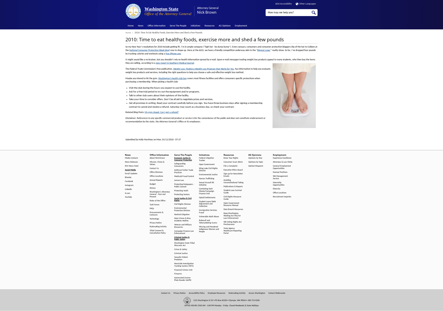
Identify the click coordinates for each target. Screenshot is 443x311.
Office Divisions (156, 172)
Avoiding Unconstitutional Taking (233, 181)
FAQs (152, 209)
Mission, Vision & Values (157, 163)
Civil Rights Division (182, 204)
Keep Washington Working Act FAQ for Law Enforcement (232, 215)
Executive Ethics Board (233, 170)
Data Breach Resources (233, 209)
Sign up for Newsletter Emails (233, 175)
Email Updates (131, 174)
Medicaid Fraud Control (184, 176)
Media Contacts (131, 158)
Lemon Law (179, 180)
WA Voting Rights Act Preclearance (233, 223)
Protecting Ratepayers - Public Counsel (184, 185)
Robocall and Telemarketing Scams (208, 221)
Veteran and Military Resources (183, 226)
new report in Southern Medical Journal (175, 63)
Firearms (178, 274)
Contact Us (154, 168)
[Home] (133, 11)
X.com (127, 193)
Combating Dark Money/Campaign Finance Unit (206, 191)
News (140, 26)
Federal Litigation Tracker (206, 159)
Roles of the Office (157, 201)
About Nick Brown (157, 158)
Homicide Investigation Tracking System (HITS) (184, 265)
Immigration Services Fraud (208, 211)
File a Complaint (230, 166)
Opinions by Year (255, 158)
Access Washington (257, 293)
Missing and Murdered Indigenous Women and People (209, 229)
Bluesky (128, 177)
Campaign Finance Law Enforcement (184, 232)
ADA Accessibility (283, 4)
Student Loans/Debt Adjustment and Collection (207, 204)
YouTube (128, 197)
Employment (241, 26)
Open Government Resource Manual (231, 204)
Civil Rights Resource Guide (232, 198)
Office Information (156, 26)
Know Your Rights (231, 158)
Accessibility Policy (197, 293)
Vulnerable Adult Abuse (209, 217)
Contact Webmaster (276, 293)
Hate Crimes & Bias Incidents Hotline (182, 219)
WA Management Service (280, 177)
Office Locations (156, 176)
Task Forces (154, 205)
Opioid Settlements (207, 198)
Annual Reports (156, 180)
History (153, 188)
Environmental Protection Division (182, 209)
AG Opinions (224, 26)
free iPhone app (173, 54)
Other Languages (307, 4)
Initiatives (195, 26)
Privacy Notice (156, 223)
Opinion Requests (255, 166)
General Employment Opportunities (282, 167)
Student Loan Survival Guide (233, 191)
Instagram (129, 185)
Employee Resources (216, 293)
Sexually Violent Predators (181, 258)
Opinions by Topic (255, 162)
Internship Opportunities (278, 184)
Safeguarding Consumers (180, 165)
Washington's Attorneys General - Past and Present (160, 194)
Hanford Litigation (181, 215)
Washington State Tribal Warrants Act (184, 244)
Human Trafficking (206, 179)
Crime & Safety (180, 249)
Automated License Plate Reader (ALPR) (182, 279)
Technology (154, 219)
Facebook (129, 181)
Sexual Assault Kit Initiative (206, 184)
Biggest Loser (263, 50)
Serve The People (178, 26)
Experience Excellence (282, 158)
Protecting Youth (181, 191)
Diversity (276, 189)
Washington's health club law (172, 78)
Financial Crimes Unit (183, 270)
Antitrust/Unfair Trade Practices (183, 171)
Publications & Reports (233, 187)
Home (131, 26)
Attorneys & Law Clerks (282, 162)
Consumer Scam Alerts (233, 162)
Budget (153, 184)
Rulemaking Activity (158, 227)
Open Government (207, 164)
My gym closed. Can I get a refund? (162, 112)
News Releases (131, 162)
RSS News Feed (131, 166)
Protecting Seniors (182, 195)
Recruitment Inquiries (282, 197)
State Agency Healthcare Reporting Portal (233, 230)
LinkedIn (128, 189)
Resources (209, 26)
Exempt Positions (280, 172)
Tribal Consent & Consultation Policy (158, 232)
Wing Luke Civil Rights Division (208, 169)
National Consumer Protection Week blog (149, 50)
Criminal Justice (181, 253)
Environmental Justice (208, 175)
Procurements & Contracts (156, 213)
